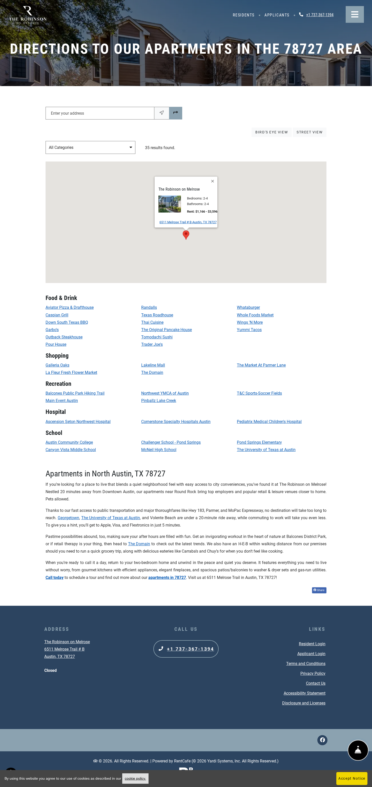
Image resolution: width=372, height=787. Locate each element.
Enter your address (67, 113)
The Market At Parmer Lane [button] (261, 365)
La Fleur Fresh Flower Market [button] (71, 372)
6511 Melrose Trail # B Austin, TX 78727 (188, 222)
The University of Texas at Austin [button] (266, 449)
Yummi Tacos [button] (249, 329)
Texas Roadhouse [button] (157, 315)
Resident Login (312, 643)
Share (320, 590)
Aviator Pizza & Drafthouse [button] (70, 307)
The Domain (139, 543)
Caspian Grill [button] (57, 315)
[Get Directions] (175, 113)
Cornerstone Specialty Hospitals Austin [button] (176, 421)
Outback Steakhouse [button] (64, 337)
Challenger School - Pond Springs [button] (171, 442)
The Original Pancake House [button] (166, 329)
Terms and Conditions (305, 663)
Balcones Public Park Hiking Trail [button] (75, 393)
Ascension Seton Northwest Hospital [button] (78, 421)
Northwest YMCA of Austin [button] (165, 393)
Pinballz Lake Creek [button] (158, 400)
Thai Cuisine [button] (152, 322)
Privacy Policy (312, 673)
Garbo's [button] (52, 329)
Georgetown (68, 517)
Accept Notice (351, 778)
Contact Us (315, 683)
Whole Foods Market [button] (255, 315)
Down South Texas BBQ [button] (67, 322)
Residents (245, 14)
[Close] (213, 181)
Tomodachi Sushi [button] (157, 337)
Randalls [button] (149, 307)
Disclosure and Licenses (303, 703)
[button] (186, 235)
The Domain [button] (152, 372)
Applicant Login (311, 653)
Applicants (278, 14)
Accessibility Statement (304, 693)
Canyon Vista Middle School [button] (71, 449)
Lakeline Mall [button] (153, 365)
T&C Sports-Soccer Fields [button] (259, 393)
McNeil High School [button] (158, 449)
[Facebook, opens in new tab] (322, 740)
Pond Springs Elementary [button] (259, 442)
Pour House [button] (56, 344)
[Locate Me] (161, 113)
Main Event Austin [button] (62, 400)
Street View (311, 132)
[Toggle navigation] (355, 14)
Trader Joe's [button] (152, 344)
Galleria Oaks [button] (57, 365)
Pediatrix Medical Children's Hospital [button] (269, 421)
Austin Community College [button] (69, 442)
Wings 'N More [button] (250, 322)
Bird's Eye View (273, 132)
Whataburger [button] (248, 307)
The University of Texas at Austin (110, 517)
